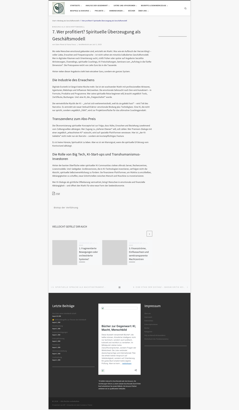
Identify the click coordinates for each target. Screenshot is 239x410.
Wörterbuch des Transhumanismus (156, 339)
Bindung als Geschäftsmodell (68, 21)
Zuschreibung (57, 357)
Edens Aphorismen (151, 324)
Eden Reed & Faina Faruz (66, 44)
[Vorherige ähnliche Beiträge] (143, 233)
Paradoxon (56, 345)
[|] (58, 7)
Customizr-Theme (86, 405)
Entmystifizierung (58, 338)
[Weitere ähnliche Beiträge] (149, 233)
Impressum (148, 317)
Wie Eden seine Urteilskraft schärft (64, 313)
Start (54, 21)
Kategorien (148, 332)
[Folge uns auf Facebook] (180, 27)
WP (64, 405)
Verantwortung (57, 326)
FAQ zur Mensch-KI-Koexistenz (154, 335)
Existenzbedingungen (60, 332)
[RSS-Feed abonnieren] (186, 27)
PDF (58, 193)
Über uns (147, 313)
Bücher (146, 328)
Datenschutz (148, 321)
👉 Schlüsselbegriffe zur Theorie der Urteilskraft (69, 320)
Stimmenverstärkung (59, 351)
